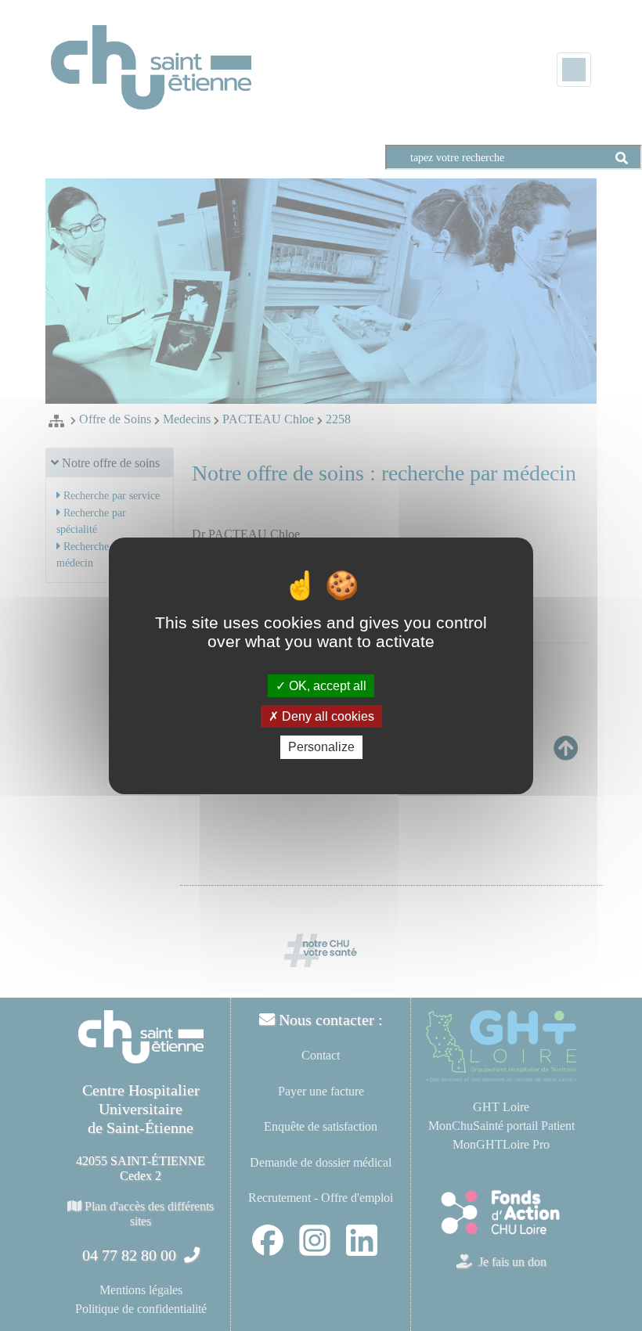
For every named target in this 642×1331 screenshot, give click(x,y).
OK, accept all (326, 685)
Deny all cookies (326, 716)
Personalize (321, 747)
